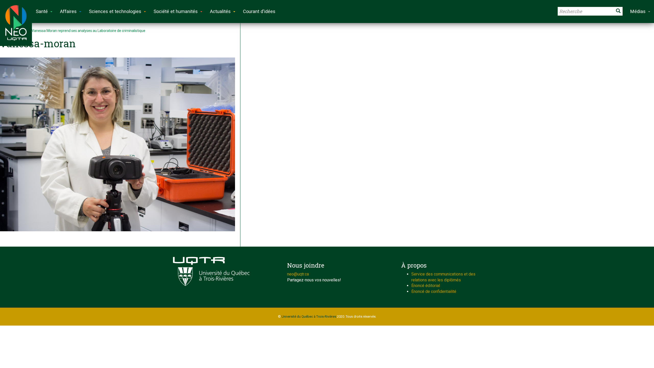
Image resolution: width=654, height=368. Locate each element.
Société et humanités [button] (176, 11)
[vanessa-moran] (117, 144)
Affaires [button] (68, 11)
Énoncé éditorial (425, 285)
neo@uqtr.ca (298, 274)
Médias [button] (638, 11)
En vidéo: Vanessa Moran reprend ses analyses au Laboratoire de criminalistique (81, 31)
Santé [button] (42, 11)
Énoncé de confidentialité (433, 291)
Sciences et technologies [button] (115, 11)
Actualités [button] (220, 11)
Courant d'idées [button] (259, 11)
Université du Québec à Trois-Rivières (309, 316)
